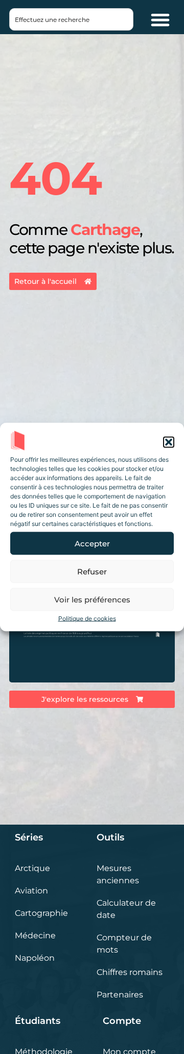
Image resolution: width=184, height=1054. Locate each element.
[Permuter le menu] (160, 19)
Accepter (92, 543)
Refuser (92, 571)
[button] (169, 442)
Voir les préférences (92, 599)
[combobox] (71, 19)
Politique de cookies (87, 618)
